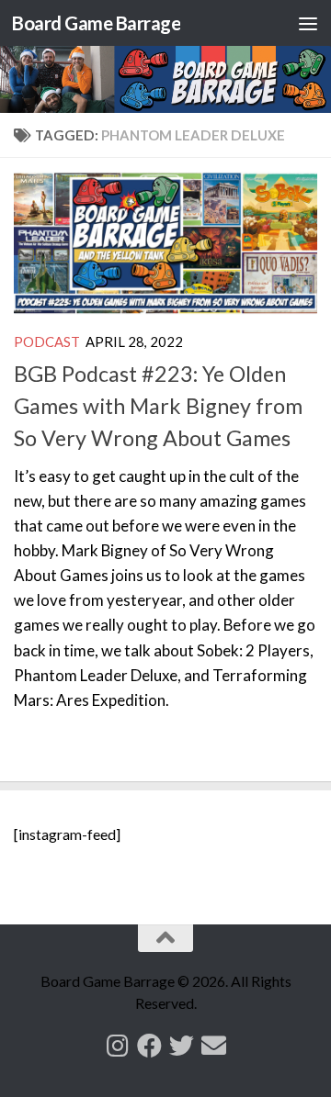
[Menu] (308, 23)
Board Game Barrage (96, 23)
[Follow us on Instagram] (117, 1045)
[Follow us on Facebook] (149, 1045)
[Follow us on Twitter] (181, 1045)
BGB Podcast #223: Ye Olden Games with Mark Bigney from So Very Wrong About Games (158, 406)
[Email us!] (213, 1045)
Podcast (47, 341)
